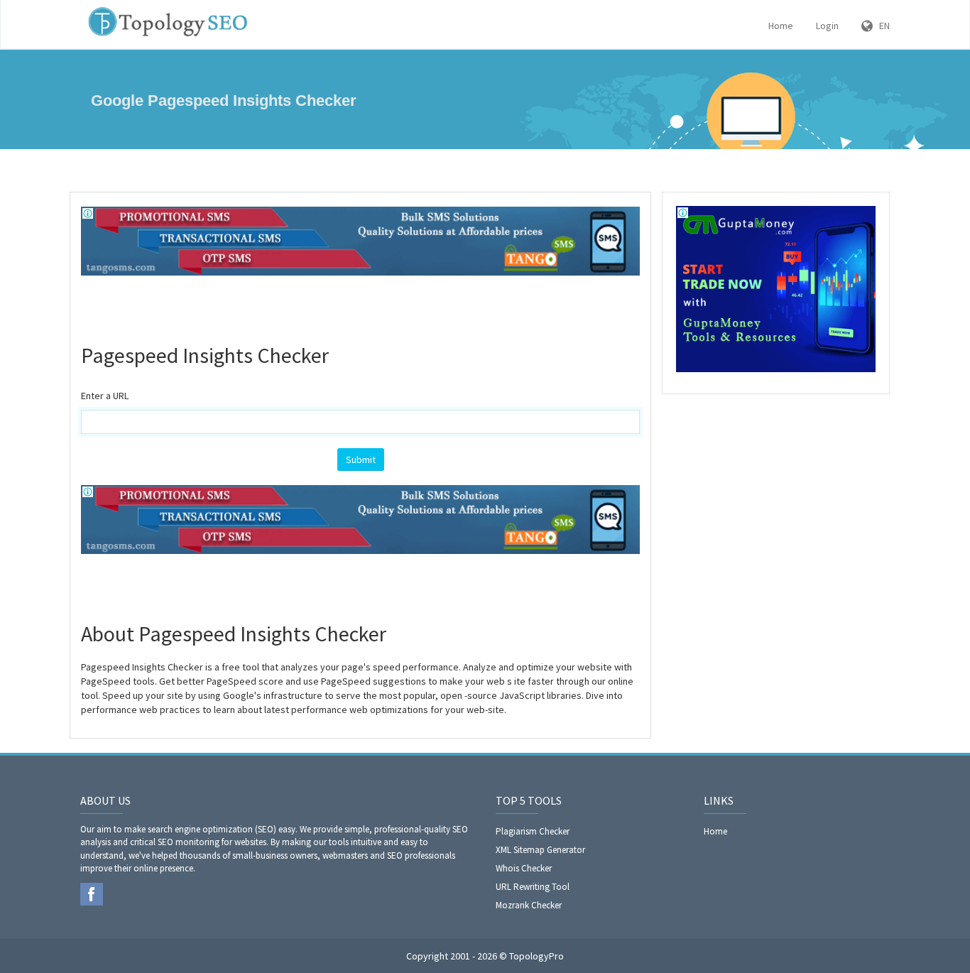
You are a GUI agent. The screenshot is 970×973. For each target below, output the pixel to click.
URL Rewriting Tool (533, 887)
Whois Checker (524, 868)
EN (881, 25)
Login (827, 25)
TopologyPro (536, 956)
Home (780, 25)
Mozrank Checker (529, 905)
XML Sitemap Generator (540, 850)
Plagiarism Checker (533, 831)
